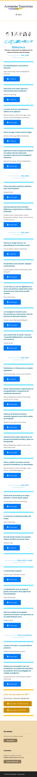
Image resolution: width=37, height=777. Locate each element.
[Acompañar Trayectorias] (18, 7)
